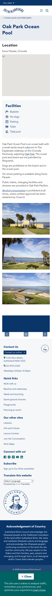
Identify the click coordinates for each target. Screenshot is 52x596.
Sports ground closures (15, 399)
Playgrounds (10, 404)
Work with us (10, 383)
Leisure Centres (11, 433)
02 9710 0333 (13, 366)
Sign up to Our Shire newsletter (19, 468)
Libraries (8, 423)
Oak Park (30, 154)
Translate (25, 484)
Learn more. (39, 590)
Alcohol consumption (14, 190)
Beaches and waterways (15, 389)
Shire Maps (9, 444)
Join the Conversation (14, 438)
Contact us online (13, 352)
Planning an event (12, 410)
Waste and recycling (13, 394)
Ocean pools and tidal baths (17, 18)
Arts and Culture (12, 428)
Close (27, 576)
